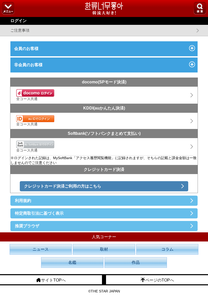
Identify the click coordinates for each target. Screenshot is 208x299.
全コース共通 (27, 99)
